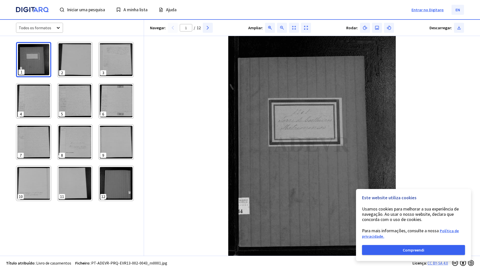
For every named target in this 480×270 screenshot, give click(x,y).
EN (458, 9)
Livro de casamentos (53, 263)
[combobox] (19, 27)
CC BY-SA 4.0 (438, 263)
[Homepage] (32, 10)
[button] (33, 59)
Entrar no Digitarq (428, 9)
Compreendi (413, 250)
